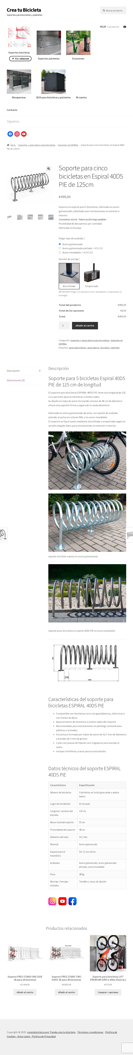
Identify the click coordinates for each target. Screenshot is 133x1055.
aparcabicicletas (77, 347)
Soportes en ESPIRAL (68, 145)
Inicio (13, 145)
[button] (48, 168)
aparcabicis (93, 347)
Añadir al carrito (85, 325)
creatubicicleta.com (38, 1032)
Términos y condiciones (90, 1032)
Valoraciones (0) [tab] (16, 380)
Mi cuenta (81, 97)
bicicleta (104, 347)
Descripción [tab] (13, 370)
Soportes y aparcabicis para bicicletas (36, 145)
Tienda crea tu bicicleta (62, 1032)
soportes (115, 347)
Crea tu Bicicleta (24, 10)
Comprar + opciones (108, 992)
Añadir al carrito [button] (25, 992)
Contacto (12, 109)
